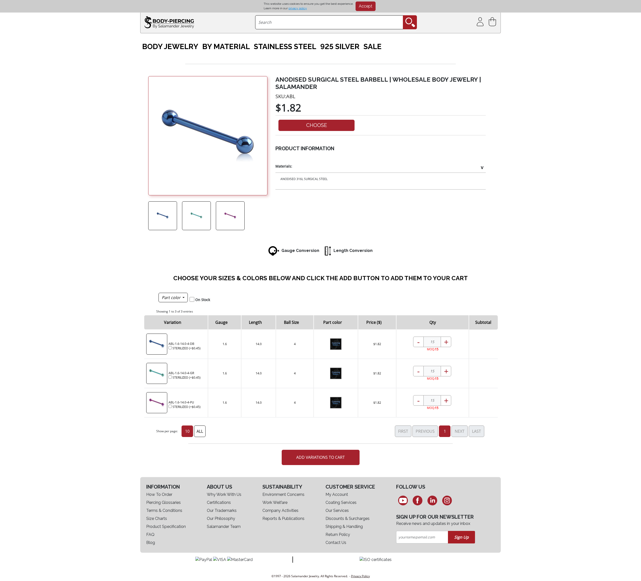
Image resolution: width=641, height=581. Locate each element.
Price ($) (374, 322)
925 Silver (340, 46)
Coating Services (341, 502)
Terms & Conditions (164, 510)
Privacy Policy (360, 576)
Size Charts (156, 518)
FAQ (150, 534)
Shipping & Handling (344, 526)
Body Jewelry (170, 46)
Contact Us (336, 542)
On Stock (202, 299)
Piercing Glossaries (163, 502)
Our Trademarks (222, 510)
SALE (373, 46)
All (200, 431)
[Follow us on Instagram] (447, 500)
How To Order (159, 494)
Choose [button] (316, 125)
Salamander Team (224, 526)
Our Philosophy (221, 518)
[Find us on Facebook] (418, 500)
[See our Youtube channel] (403, 500)
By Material (226, 46)
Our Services (337, 510)
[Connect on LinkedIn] (432, 500)
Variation (172, 322)
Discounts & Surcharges (348, 518)
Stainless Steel (285, 46)
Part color (172, 297)
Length (255, 322)
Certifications (219, 502)
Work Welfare (274, 502)
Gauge (221, 322)
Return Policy (338, 534)
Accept (365, 6)
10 (187, 431)
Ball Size (291, 322)
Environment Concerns (283, 494)
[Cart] (493, 22)
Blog (150, 542)
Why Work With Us (224, 494)
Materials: (283, 166)
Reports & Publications (283, 518)
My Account (337, 494)
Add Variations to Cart (320, 457)
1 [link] (445, 431)
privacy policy (297, 8)
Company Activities (280, 510)
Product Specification (166, 526)
